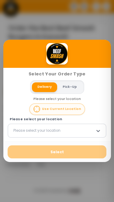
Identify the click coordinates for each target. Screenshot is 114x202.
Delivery (44, 87)
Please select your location (36, 119)
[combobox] (14, 130)
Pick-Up (69, 87)
